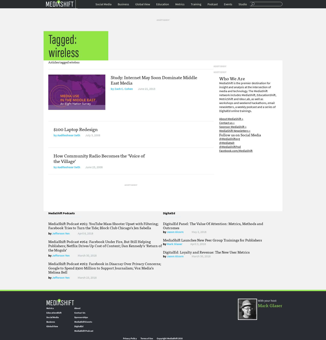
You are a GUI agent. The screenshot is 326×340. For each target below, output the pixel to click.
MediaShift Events (83, 321)
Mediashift (59, 3)
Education (162, 4)
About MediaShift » (231, 119)
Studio (242, 4)
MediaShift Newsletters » (234, 131)
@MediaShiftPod (230, 147)
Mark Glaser (174, 244)
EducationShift (54, 312)
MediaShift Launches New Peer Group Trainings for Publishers (212, 240)
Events (228, 4)
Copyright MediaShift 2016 (170, 338)
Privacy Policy (130, 338)
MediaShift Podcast (83, 330)
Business (123, 4)
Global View (142, 4)
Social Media (103, 4)
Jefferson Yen (61, 233)
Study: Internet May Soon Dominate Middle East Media (154, 79)
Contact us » (227, 123)
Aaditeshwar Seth (68, 135)
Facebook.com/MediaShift (236, 151)
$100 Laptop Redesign (76, 129)
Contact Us (79, 312)
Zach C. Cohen (124, 89)
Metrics (180, 4)
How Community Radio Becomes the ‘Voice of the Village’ (99, 158)
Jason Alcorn (175, 232)
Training (196, 4)
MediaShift (60, 302)
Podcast (213, 4)
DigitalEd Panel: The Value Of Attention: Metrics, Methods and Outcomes (213, 226)
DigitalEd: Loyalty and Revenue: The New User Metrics (206, 252)
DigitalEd (78, 326)
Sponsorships (81, 317)
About (77, 308)
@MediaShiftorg (229, 139)
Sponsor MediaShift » (232, 127)
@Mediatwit (226, 143)
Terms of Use (147, 338)
